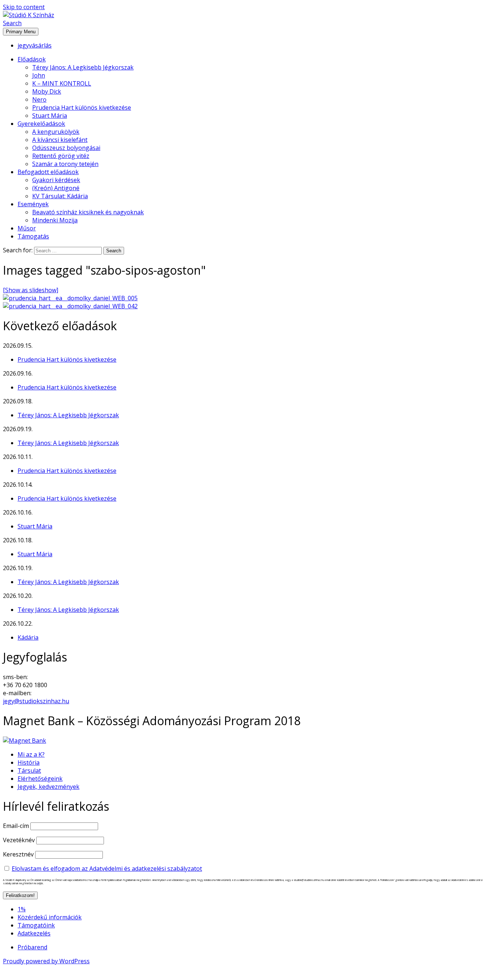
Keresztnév (18, 854)
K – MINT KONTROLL (61, 83)
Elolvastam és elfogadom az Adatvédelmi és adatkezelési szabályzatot (107, 869)
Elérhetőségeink (40, 779)
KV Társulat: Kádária (60, 196)
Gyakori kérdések (56, 180)
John (38, 75)
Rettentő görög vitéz (60, 156)
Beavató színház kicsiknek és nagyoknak (88, 212)
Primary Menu (21, 31)
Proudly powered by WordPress (46, 961)
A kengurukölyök (55, 132)
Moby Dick (46, 91)
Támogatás (33, 236)
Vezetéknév (19, 840)
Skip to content (24, 7)
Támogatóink (36, 925)
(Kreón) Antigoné (55, 188)
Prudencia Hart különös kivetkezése (81, 107)
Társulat (29, 771)
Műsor (27, 228)
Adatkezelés (34, 933)
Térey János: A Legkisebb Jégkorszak (83, 67)
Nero (39, 99)
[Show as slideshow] (30, 290)
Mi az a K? (31, 754)
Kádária (28, 637)
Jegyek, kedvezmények (48, 787)
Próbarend (32, 947)
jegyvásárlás (35, 45)
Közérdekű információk (50, 917)
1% (22, 909)
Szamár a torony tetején (65, 164)
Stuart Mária (49, 116)
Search (12, 23)
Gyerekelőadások (41, 124)
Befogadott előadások (48, 172)
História (29, 762)
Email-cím (16, 826)
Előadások (32, 59)
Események (33, 204)
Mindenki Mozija (55, 220)
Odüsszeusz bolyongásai (66, 148)
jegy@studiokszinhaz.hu (36, 701)
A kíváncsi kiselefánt (59, 140)
